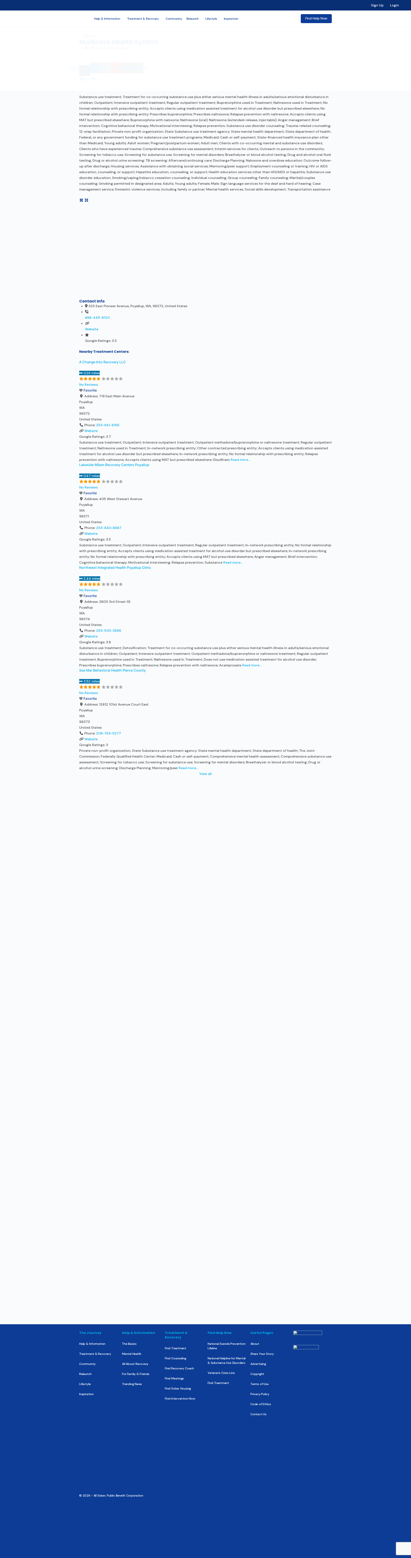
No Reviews (88, 384)
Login (394, 5)
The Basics (129, 1344)
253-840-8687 (108, 528)
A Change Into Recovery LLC (102, 362)
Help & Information (92, 1344)
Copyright (257, 1374)
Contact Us (258, 1414)
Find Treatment (175, 1348)
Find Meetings (174, 1378)
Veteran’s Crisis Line (221, 1373)
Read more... (240, 459)
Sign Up (377, 5)
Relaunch (85, 1374)
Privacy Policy (259, 1394)
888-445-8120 (97, 317)
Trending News (132, 1384)
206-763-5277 (108, 733)
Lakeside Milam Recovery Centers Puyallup (114, 465)
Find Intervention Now (180, 1398)
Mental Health (131, 1354)
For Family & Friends (135, 1374)
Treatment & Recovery (95, 1354)
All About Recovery (135, 1364)
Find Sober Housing (178, 1388)
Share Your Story (262, 1354)
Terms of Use (259, 1384)
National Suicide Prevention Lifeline (226, 1346)
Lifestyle (85, 1384)
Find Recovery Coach (179, 1368)
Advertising (258, 1364)
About (254, 1344)
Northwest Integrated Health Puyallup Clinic (115, 567)
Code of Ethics (260, 1404)
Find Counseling (175, 1358)
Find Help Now (316, 18)
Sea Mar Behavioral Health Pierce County (112, 670)
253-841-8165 (107, 425)
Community (87, 1364)
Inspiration (86, 1394)
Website (91, 329)
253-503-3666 (108, 630)
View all (205, 774)
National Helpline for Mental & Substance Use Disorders (227, 1360)
